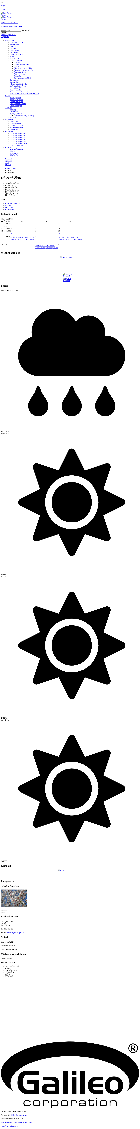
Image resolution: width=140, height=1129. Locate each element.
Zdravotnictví (14, 129)
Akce (7, 163)
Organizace (9, 119)
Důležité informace (16, 102)
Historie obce (14, 44)
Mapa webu (14, 153)
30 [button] (59, 234)
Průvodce (13, 48)
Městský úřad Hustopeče (18, 84)
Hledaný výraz (27, 30)
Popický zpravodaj (16, 114)
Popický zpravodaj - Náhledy (24, 116)
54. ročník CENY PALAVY (68, 237)
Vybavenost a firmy (16, 127)
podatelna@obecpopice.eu (15, 933)
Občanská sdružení (16, 125)
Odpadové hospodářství (18, 104)
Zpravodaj (8, 161)
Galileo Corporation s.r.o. (19, 1115)
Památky (13, 46)
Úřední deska (14, 50)
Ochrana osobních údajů (22, 78)
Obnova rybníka (15, 90)
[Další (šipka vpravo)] (4, 912)
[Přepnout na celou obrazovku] (4, 910)
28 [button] (11, 234)
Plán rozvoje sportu (20, 74)
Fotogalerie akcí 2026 (17, 133)
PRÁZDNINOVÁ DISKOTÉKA (22, 237)
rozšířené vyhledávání (8, 35)
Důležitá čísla (14, 155)
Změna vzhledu (6, 1122)
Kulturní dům (14, 121)
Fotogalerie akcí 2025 (17, 135)
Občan (7, 96)
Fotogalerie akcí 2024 (17, 137)
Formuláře (17, 76)
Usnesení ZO (18, 66)
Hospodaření (14, 80)
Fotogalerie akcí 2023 (17, 139)
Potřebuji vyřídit (15, 98)
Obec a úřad (9, 40)
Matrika (12, 56)
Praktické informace (16, 100)
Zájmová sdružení (16, 123)
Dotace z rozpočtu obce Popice (24, 70)
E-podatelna (14, 52)
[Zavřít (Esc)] (2, 910)
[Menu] (2, 2)
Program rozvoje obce (21, 64)
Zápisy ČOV (18, 88)
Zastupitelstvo (14, 58)
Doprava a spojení (16, 106)
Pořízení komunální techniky (19, 92)
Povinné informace (16, 54)
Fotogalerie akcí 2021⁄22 (18, 141)
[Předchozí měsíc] (2, 219)
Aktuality (13, 110)
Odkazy (12, 151)
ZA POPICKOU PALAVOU (45, 246)
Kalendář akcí (14, 112)
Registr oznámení (20, 72)
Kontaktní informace (17, 149)
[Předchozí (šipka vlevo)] (2, 912)
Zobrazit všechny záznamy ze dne (22, 239)
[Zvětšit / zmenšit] (6, 910)
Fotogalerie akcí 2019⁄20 (18, 143)
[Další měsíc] (12, 219)
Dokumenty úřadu (16, 60)
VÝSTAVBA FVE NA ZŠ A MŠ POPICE (24, 94)
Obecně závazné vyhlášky (23, 68)
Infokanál (13, 117)
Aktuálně (8, 108)
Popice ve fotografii (16, 145)
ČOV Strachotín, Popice (18, 86)
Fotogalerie (9, 131)
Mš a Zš (8, 165)
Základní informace (16, 42)
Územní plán (14, 82)
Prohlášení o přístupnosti (9, 1126)
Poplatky (17, 62)
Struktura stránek (18, 1122)
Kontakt (8, 147)
